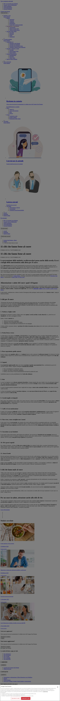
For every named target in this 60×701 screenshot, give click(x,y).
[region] (30, 693)
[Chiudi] (57, 687)
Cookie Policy (45, 691)
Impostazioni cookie (15, 698)
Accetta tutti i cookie (26, 698)
